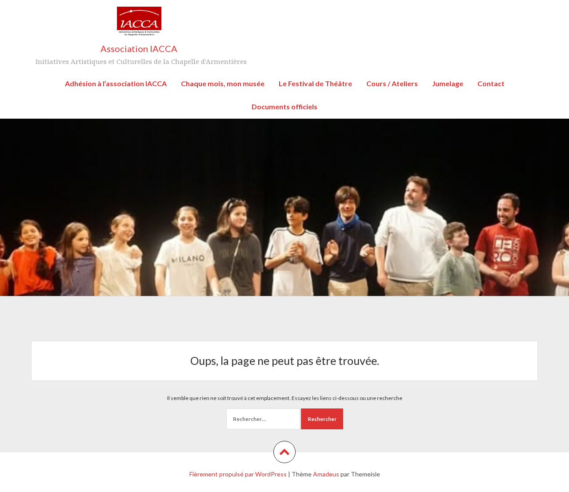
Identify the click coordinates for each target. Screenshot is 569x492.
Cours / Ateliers (392, 83)
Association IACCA (138, 48)
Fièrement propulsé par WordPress (238, 474)
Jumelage (447, 83)
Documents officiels (284, 106)
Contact (491, 83)
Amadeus (326, 474)
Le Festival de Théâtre (315, 83)
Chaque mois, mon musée (222, 83)
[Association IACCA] (139, 24)
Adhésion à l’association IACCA (116, 83)
